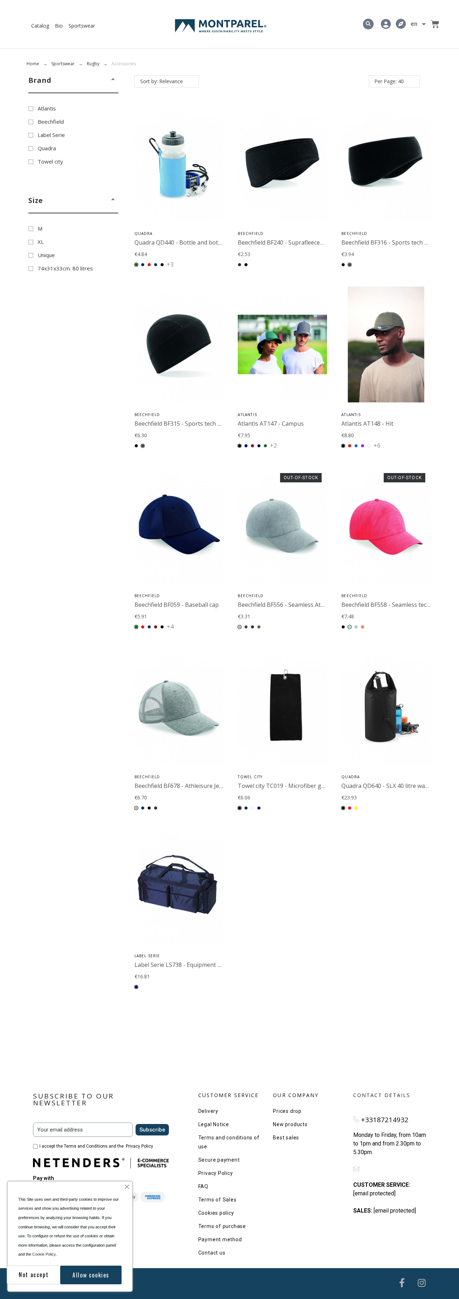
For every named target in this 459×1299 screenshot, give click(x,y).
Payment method (220, 1239)
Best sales (286, 1137)
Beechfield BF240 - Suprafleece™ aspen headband (304, 242)
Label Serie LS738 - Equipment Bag (181, 965)
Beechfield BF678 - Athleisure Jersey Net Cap (194, 786)
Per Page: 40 (389, 81)
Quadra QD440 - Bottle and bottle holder (189, 242)
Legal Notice (213, 1124)
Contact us (212, 1253)
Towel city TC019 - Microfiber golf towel (291, 786)
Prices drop (287, 1111)
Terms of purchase (222, 1226)
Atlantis (47, 108)
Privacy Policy (139, 1146)
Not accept (33, 1274)
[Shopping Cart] (435, 24)
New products (290, 1124)
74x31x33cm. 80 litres (65, 268)
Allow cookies (90, 1275)
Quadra (47, 148)
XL (41, 241)
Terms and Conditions (86, 1146)
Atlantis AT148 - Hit (367, 424)
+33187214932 (384, 1119)
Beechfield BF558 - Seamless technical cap (397, 605)
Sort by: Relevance (161, 81)
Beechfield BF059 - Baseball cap (176, 605)
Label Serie (51, 134)
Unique (46, 255)
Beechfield (51, 121)
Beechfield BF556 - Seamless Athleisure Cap (296, 605)
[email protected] (374, 1193)
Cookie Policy (44, 1254)
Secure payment (219, 1160)
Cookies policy (216, 1213)
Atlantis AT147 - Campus (271, 424)
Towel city (50, 161)
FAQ (203, 1186)
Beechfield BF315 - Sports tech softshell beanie (197, 424)
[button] (113, 80)
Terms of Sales (217, 1200)
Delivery (208, 1111)
